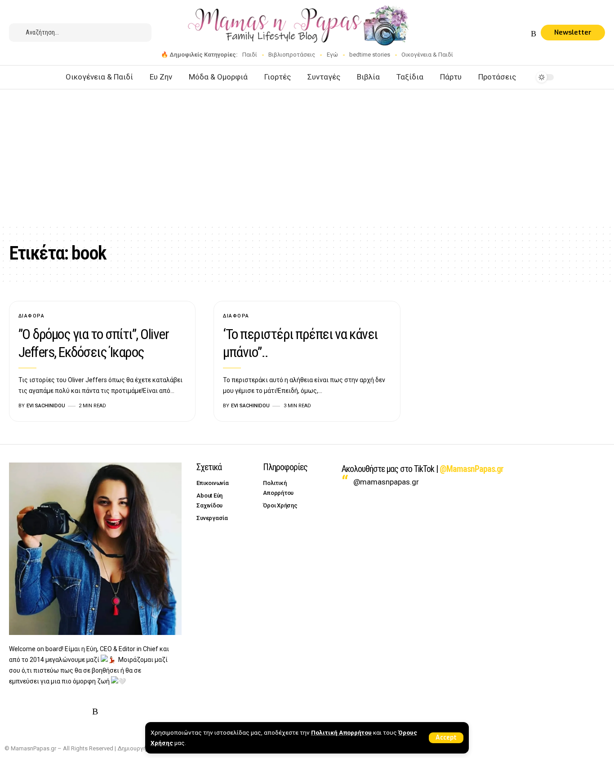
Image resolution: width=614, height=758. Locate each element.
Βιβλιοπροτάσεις (291, 54)
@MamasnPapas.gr (471, 468)
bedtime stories (369, 54)
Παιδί (249, 54)
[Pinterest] (512, 34)
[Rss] (533, 34)
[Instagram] (501, 34)
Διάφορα (31, 316)
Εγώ (332, 54)
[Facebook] (480, 34)
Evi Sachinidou (46, 406)
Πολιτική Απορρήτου (341, 732)
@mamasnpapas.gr (386, 481)
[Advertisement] (307, 157)
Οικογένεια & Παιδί (427, 54)
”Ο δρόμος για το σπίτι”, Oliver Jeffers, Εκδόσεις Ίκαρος (93, 343)
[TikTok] (523, 34)
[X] (490, 34)
